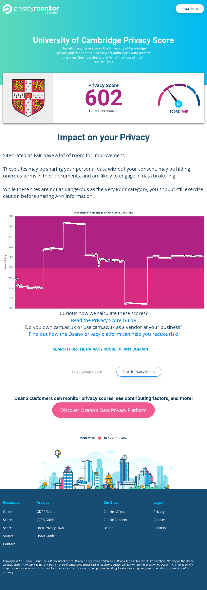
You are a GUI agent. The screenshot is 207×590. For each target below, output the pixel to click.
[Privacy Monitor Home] (31, 9)
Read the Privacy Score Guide (103, 320)
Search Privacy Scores (139, 372)
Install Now (190, 8)
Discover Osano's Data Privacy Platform (103, 410)
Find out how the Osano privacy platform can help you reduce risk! (103, 334)
